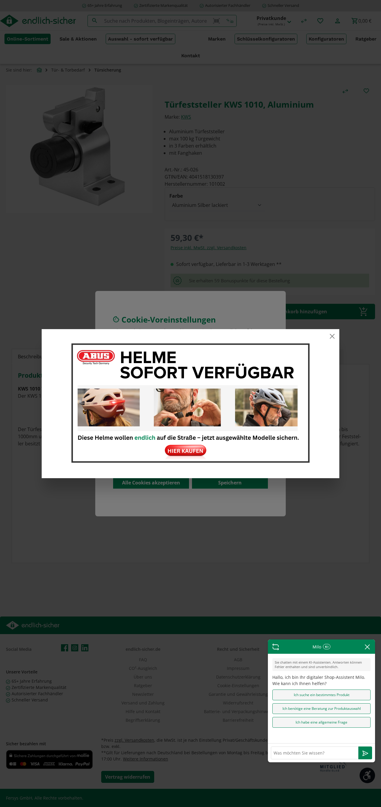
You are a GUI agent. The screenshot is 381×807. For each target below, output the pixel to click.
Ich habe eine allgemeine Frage (321, 722)
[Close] (332, 336)
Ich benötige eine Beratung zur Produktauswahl (321, 708)
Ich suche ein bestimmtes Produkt (321, 694)
